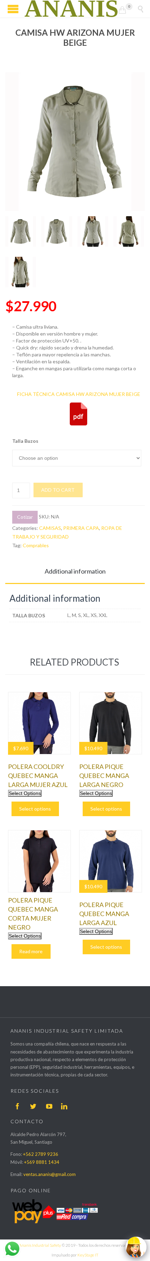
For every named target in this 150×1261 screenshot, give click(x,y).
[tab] (75, 571)
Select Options (25, 793)
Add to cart (58, 490)
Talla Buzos (25, 441)
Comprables (36, 545)
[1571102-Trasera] (128, 231)
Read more (31, 951)
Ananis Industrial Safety (40, 1245)
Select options (35, 809)
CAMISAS (50, 528)
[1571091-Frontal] (92, 231)
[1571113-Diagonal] (20, 272)
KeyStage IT (87, 1255)
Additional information (75, 571)
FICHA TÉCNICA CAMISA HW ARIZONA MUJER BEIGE (78, 394)
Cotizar (25, 517)
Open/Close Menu (13, 9)
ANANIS (71, 8)
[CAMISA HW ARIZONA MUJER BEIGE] (20, 231)
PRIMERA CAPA (81, 528)
